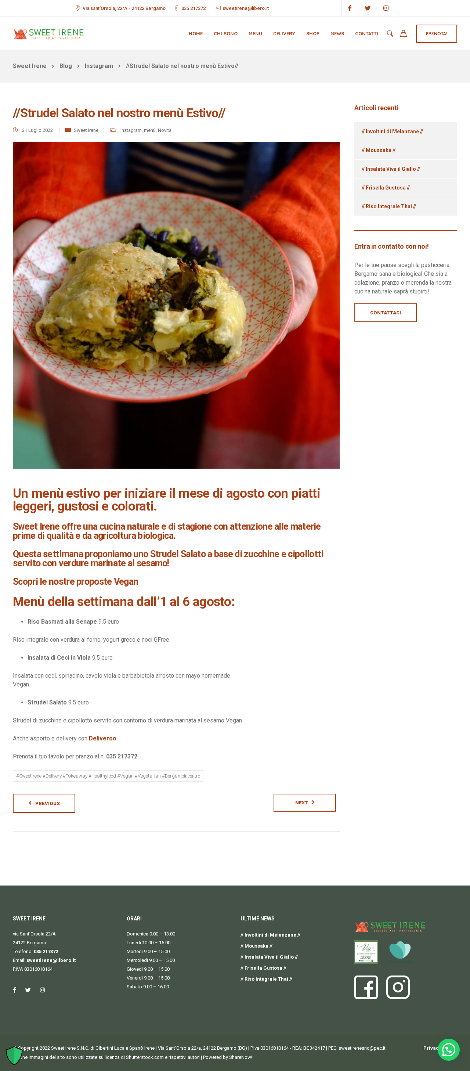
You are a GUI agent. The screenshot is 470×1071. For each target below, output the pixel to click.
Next (301, 802)
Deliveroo (102, 738)
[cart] (403, 34)
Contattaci (385, 312)
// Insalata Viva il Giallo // (391, 169)
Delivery (284, 33)
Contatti (366, 33)
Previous (47, 803)
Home (196, 33)
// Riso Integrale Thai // (389, 206)
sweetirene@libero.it (246, 8)
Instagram (131, 130)
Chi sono (226, 33)
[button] (449, 1050)
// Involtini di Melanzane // (392, 131)
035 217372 (193, 8)
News (337, 33)
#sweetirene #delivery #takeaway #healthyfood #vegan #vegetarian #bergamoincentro (108, 776)
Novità (164, 130)
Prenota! (436, 33)
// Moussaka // (378, 150)
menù (150, 130)
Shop (312, 33)
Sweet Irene (86, 130)
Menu (255, 33)
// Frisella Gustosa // (386, 188)
